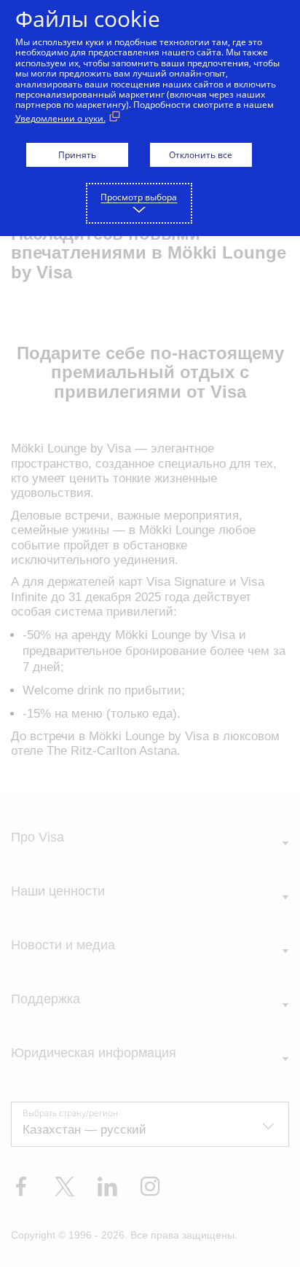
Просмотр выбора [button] (138, 197)
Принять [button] (77, 155)
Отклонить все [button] (200, 155)
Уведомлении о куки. (60, 118)
